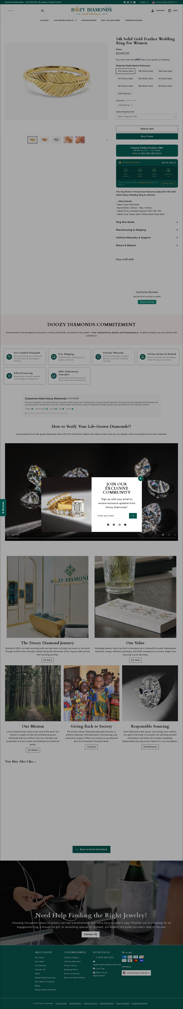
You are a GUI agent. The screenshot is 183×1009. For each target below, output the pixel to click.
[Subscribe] (133, 516)
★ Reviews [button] (3, 508)
